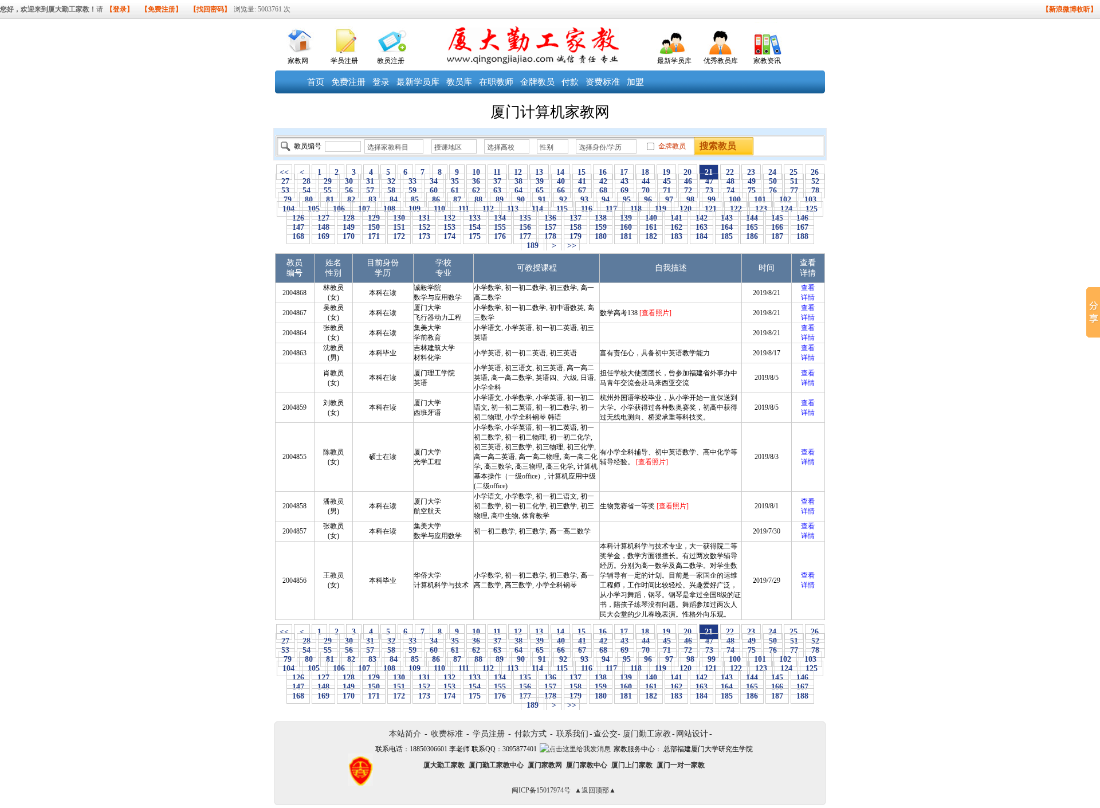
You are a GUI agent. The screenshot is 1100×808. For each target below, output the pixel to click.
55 (327, 190)
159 (600, 227)
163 (701, 227)
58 (391, 190)
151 (399, 227)
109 (414, 209)
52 (815, 181)
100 (734, 199)
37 (497, 181)
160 (626, 227)
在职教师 (496, 82)
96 (648, 199)
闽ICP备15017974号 (541, 790)
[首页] (298, 38)
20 (687, 172)
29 (327, 181)
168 (298, 236)
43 (624, 181)
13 (539, 172)
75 (751, 190)
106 (339, 209)
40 (561, 181)
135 (525, 218)
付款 (570, 82)
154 (474, 227)
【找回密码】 (210, 9)
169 (323, 236)
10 (476, 172)
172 (399, 236)
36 (476, 181)
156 (525, 227)
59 (412, 190)
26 (814, 172)
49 (751, 181)
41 (582, 181)
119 (661, 209)
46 (688, 181)
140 (651, 218)
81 (330, 199)
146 (802, 218)
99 (711, 199)
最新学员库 (674, 61)
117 (611, 209)
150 (374, 227)
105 (313, 209)
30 (349, 181)
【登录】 (119, 9)
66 (561, 190)
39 (539, 181)
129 (374, 218)
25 (793, 172)
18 (645, 172)
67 (582, 190)
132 (449, 218)
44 (645, 181)
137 (575, 218)
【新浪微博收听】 (1069, 9)
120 (685, 209)
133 (474, 218)
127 (323, 218)
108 (389, 209)
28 (306, 181)
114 (537, 209)
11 (497, 172)
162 (676, 227)
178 (550, 236)
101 (760, 199)
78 (815, 190)
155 (500, 227)
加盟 (635, 82)
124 (786, 209)
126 (298, 218)
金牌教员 (537, 82)
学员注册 (344, 61)
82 (351, 199)
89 (499, 199)
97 (669, 199)
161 (651, 227)
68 (603, 190)
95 (626, 199)
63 (497, 190)
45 (667, 181)
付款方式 (530, 733)
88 (478, 199)
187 (777, 236)
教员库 (459, 82)
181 (626, 236)
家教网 (298, 61)
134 (500, 218)
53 (285, 190)
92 (563, 199)
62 (476, 190)
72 (688, 190)
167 (802, 227)
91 (542, 199)
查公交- (607, 733)
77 (794, 190)
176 (500, 236)
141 (676, 218)
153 (449, 227)
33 (412, 181)
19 (666, 172)
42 (603, 181)
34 (433, 181)
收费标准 (447, 733)
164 (726, 227)
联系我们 (572, 733)
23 (751, 172)
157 (550, 227)
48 (730, 181)
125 (811, 209)
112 (488, 209)
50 (773, 181)
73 (709, 190)
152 (424, 227)
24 (772, 172)
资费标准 (603, 82)
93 (584, 199)
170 (348, 236)
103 (810, 199)
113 (513, 209)
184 (701, 236)
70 (645, 190)
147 (298, 227)
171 (374, 236)
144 (752, 218)
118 (636, 209)
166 (777, 227)
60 (433, 190)
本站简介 (405, 733)
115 (562, 209)
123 (761, 209)
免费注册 (348, 82)
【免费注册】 (161, 9)
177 (525, 236)
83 (372, 199)
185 (726, 236)
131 (424, 218)
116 (587, 209)
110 (439, 209)
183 (676, 236)
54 (306, 190)
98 (690, 199)
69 (624, 190)
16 (602, 172)
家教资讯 (767, 61)
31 (370, 181)
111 (464, 209)
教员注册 (390, 61)
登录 (381, 82)
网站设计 (692, 733)
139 (626, 218)
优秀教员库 (721, 61)
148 (323, 227)
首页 (315, 82)
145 (777, 218)
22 (730, 172)
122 (736, 209)
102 (785, 199)
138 (600, 218)
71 (667, 190)
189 (532, 245)
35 (455, 181)
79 (287, 199)
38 (518, 181)
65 (539, 190)
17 (624, 172)
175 (474, 236)
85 (414, 199)
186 (752, 236)
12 (518, 172)
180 (600, 236)
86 (436, 199)
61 (455, 190)
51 (794, 181)
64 (518, 190)
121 (710, 209)
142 (701, 218)
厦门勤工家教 (647, 733)
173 (424, 236)
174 (449, 236)
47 (709, 181)
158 (575, 227)
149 (348, 227)
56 (349, 190)
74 (730, 190)
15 (581, 172)
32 (391, 181)
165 (752, 227)
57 (370, 190)
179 (575, 236)
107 (364, 209)
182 (651, 236)
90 (520, 199)
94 (605, 199)
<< (284, 172)
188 (802, 236)
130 (399, 218)
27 (285, 181)
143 (726, 218)
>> (571, 245)
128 (348, 218)
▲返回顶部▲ (595, 790)
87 (457, 199)
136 (550, 218)
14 (560, 172)
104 (288, 209)
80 (308, 199)
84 (393, 199)
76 (773, 190)
